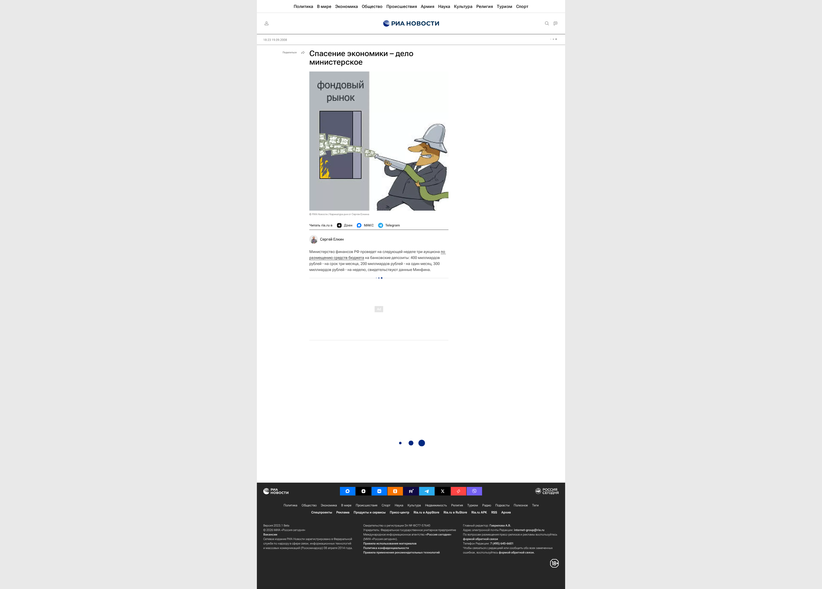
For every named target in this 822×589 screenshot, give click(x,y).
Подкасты (502, 505)
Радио (486, 505)
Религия (457, 505)
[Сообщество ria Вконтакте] (379, 491)
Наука (399, 505)
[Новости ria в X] (442, 491)
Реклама (342, 512)
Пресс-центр (399, 512)
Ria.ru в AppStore (426, 512)
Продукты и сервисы (370, 512)
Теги (535, 505)
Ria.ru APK (479, 512)
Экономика (329, 505)
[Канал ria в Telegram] (427, 491)
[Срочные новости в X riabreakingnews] (458, 491)
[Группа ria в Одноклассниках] (395, 491)
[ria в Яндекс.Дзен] (363, 491)
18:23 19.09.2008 (275, 40)
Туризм (472, 505)
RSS (494, 512)
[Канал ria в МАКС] (347, 491)
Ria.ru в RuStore (455, 512)
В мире (346, 505)
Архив (506, 512)
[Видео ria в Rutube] (411, 491)
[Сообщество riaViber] (474, 491)
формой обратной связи (480, 539)
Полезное (521, 505)
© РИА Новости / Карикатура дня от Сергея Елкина (339, 214)
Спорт (386, 505)
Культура (414, 505)
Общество (309, 505)
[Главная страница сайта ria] (411, 23)
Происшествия (366, 505)
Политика (290, 505)
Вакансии (270, 534)
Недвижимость (436, 505)
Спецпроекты (321, 512)
